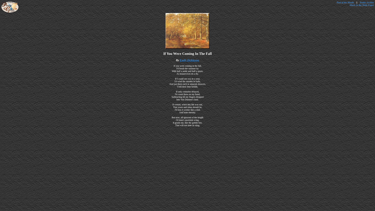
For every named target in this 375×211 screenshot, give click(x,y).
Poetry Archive (367, 2)
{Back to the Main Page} (362, 5)
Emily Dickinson (189, 60)
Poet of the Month (345, 2)
